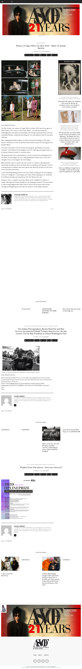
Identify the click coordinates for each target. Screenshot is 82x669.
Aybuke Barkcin (45, 51)
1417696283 (25, 429)
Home (34, 655)
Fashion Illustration (72, 127)
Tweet (77, 130)
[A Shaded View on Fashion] (41, 19)
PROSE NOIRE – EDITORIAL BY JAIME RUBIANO (49, 311)
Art (28, 464)
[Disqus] (27, 233)
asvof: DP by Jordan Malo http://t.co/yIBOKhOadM (71, 430)
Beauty (62, 162)
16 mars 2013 (26, 309)
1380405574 (26, 559)
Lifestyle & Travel (72, 128)
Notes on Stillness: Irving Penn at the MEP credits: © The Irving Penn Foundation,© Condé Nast (69, 170)
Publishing (77, 98)
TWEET (43, 340)
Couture (70, 125)
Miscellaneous (41, 43)
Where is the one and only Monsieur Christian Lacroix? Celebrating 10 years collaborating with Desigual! (50, 447)
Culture (63, 97)
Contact (46, 655)
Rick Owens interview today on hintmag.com (71, 310)
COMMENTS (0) (30, 340)
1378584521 (66, 559)
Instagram (62, 98)
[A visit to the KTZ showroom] (10, 564)
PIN (49, 340)
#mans (51, 208)
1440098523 (5, 429)
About (40, 655)
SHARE (37, 340)
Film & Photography (72, 97)
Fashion (63, 127)
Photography (69, 98)
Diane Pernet (46, 336)
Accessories (64, 125)
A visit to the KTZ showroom (6, 574)
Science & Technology (48, 464)
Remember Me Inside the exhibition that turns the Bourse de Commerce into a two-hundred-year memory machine (69, 104)
